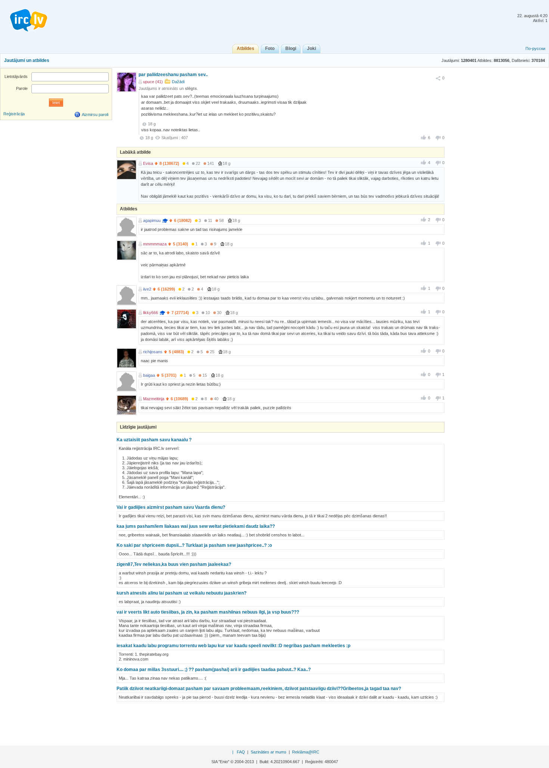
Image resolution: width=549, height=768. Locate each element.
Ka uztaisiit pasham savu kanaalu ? (154, 439)
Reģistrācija (14, 114)
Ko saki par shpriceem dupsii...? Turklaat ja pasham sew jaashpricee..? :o (194, 545)
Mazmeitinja (153, 398)
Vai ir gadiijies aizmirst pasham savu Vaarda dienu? (171, 507)
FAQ (241, 752)
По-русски (535, 48)
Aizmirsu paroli (95, 114)
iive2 (147, 289)
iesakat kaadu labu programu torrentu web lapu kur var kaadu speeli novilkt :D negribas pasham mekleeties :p (233, 645)
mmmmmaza (155, 244)
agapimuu (152, 220)
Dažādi (178, 81)
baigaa (149, 375)
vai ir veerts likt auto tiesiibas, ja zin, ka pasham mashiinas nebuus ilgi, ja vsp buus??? (208, 612)
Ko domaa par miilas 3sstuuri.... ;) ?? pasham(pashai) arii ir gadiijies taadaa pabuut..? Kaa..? (214, 669)
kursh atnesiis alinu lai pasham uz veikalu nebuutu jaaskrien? (181, 593)
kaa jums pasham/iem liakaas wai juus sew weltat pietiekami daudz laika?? (196, 526)
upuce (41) (153, 81)
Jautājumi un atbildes (26, 60)
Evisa (148, 163)
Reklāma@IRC (305, 752)
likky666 (150, 312)
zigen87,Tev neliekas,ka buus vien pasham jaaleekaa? (174, 564)
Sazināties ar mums (268, 752)
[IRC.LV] (24, 18)
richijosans (152, 351)
